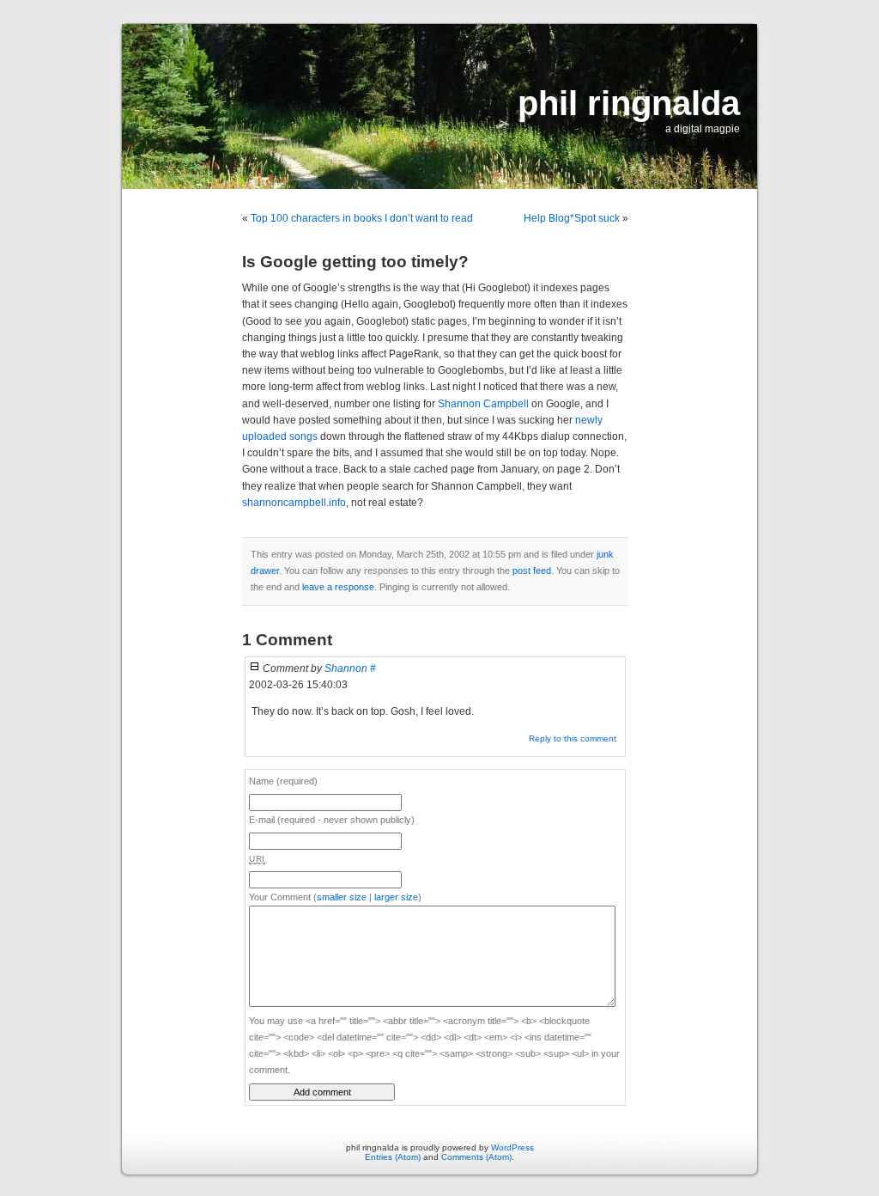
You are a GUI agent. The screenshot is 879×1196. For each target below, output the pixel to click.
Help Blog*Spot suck (572, 218)
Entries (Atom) (393, 1157)
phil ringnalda (629, 103)
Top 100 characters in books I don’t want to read (362, 218)
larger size (396, 897)
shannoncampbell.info (294, 503)
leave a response (338, 587)
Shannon (345, 668)
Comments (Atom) (476, 1157)
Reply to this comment (572, 738)
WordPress (512, 1147)
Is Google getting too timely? (355, 262)
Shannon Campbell (483, 404)
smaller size (342, 897)
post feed (531, 570)
